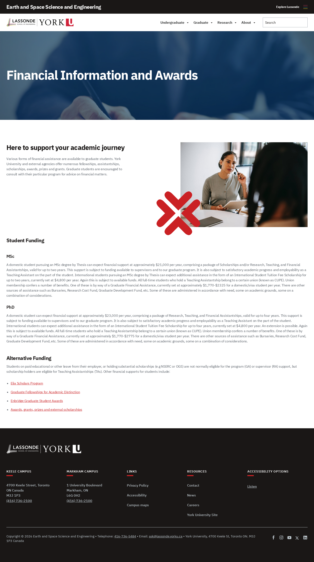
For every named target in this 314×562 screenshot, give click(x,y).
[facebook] (274, 538)
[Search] (285, 22)
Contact (193, 485)
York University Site (202, 515)
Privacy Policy (137, 485)
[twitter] (297, 538)
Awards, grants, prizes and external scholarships (46, 409)
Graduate (201, 22)
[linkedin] (304, 538)
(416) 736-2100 (19, 501)
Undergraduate (172, 22)
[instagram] (281, 538)
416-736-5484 (125, 536)
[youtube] (289, 538)
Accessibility (137, 495)
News (191, 495)
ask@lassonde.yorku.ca (165, 536)
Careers (193, 505)
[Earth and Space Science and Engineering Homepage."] (40, 22)
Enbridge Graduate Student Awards (37, 401)
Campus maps (138, 505)
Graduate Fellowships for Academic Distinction (45, 392)
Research (224, 22)
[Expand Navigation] (188, 22)
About (246, 22)
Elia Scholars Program (27, 383)
